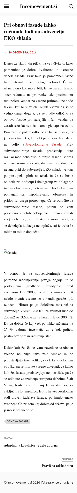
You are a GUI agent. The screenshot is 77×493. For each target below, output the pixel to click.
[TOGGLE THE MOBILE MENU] (6, 6)
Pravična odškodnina (57, 465)
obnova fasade (18, 421)
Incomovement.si (38, 6)
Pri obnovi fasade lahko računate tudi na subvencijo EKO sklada (34, 31)
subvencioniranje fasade (42, 144)
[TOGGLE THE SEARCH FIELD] (70, 6)
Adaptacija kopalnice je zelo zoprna (31, 445)
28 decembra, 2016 (23, 52)
